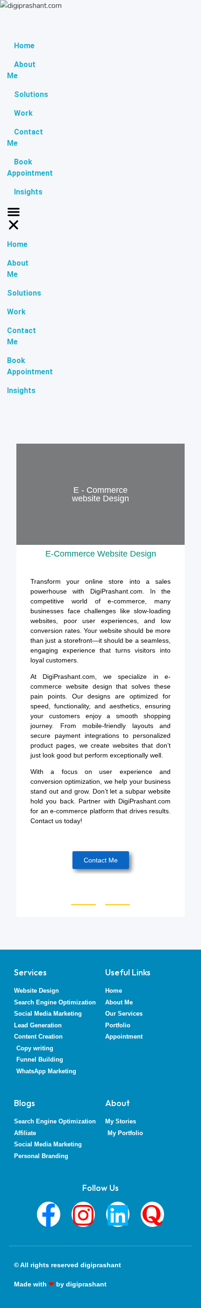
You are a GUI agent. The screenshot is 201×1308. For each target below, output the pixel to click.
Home (24, 45)
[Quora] (152, 1214)
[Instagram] (83, 1214)
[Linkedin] (117, 1214)
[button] (13, 218)
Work (23, 113)
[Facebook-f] (48, 1214)
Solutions (31, 94)
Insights (28, 191)
